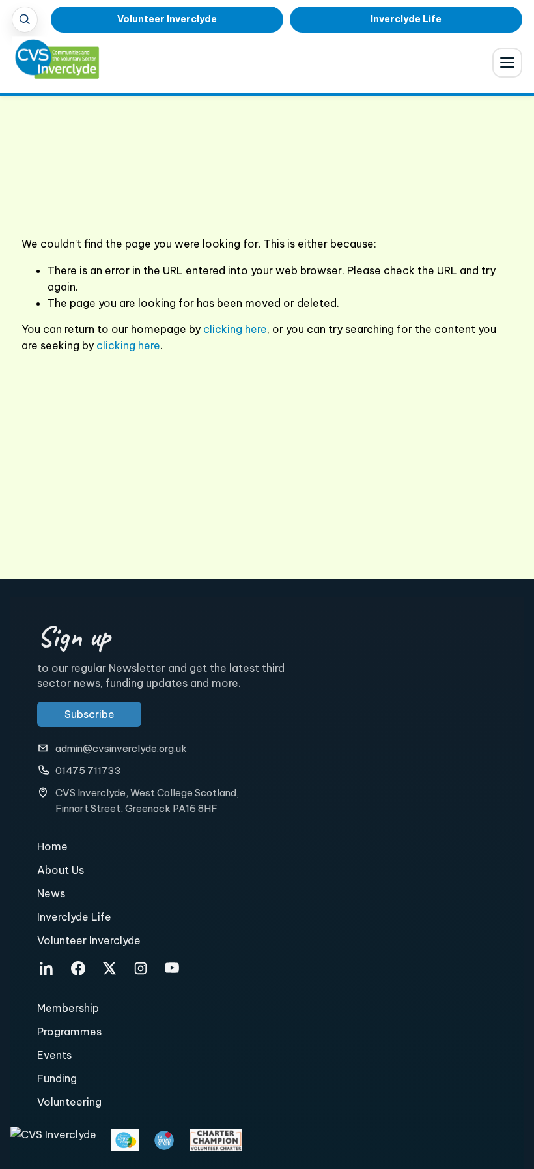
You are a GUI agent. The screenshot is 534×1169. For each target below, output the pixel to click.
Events (54, 1054)
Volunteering (69, 1101)
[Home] (48, 65)
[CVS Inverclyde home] (53, 1140)
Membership (68, 1008)
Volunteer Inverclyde (167, 19)
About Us (60, 869)
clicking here (235, 329)
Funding (57, 1078)
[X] (109, 968)
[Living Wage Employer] (125, 1140)
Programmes (69, 1031)
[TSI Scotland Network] (164, 1140)
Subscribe (89, 714)
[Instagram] (140, 968)
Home (52, 846)
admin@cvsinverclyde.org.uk (121, 748)
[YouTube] (172, 968)
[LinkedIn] (47, 968)
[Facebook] (78, 968)
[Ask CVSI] (25, 20)
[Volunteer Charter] (216, 1140)
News (51, 893)
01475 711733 (88, 770)
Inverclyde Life (406, 19)
